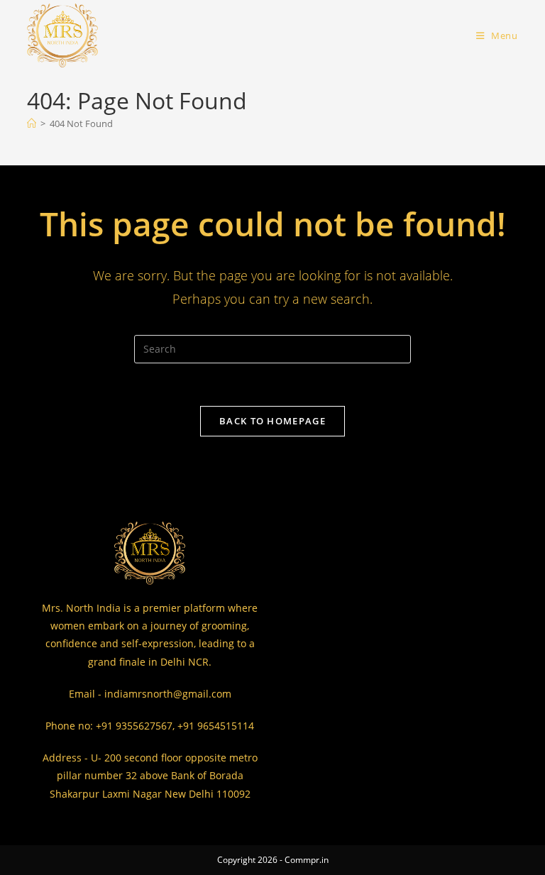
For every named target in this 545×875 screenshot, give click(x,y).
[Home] (31, 123)
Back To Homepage (272, 420)
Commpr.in (307, 860)
